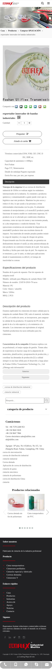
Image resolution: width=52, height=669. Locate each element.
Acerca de (11, 602)
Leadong (22, 657)
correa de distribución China (14, 479)
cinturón (6, 482)
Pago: (7, 168)
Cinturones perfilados (16, 568)
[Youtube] (19, 637)
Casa (9, 593)
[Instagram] (23, 637)
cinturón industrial (12, 392)
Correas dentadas (14, 575)
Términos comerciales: (14, 154)
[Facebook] (4, 637)
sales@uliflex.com (28, 436)
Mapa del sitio (30, 657)
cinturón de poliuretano (12, 475)
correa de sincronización (12, 452)
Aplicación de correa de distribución (17, 466)
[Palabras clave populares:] (46, 400)
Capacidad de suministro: (15, 161)
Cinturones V (12, 578)
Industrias (11, 599)
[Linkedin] (9, 637)
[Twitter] (14, 637)
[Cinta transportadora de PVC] (36, 502)
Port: (7, 165)
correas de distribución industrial (17, 387)
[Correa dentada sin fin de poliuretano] (16, 502)
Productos (11, 596)
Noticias (10, 608)
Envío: (7, 175)
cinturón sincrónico (10, 472)
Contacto (10, 611)
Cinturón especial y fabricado (19, 572)
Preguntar (20, 134)
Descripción (9, 182)
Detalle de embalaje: (13, 172)
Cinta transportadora (15, 565)
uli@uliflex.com (12, 439)
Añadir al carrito (21, 141)
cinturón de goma (10, 469)
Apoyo (9, 605)
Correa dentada (9, 462)
